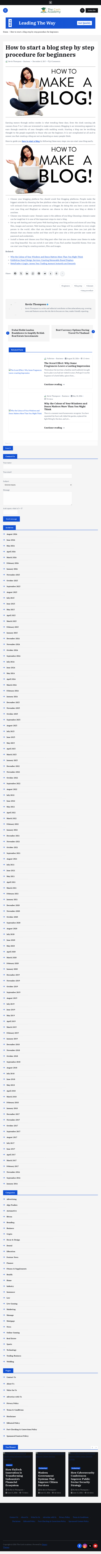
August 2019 (12, 998)
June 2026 (11, 540)
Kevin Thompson (14, 61)
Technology (11, 1350)
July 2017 (10, 1143)
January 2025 (12, 633)
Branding (10, 1222)
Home (5, 32)
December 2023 (13, 702)
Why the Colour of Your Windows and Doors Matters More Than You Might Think (46, 256)
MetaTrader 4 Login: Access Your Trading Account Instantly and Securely (43, 263)
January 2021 (12, 899)
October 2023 (12, 714)
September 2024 (13, 656)
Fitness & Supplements (16, 1269)
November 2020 (13, 911)
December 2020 (13, 905)
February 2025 (13, 627)
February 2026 (13, 563)
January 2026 (12, 569)
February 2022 (13, 824)
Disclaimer (11, 1416)
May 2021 (11, 876)
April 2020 (11, 952)
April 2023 (11, 749)
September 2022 (13, 783)
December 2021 (13, 836)
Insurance (11, 1292)
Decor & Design (13, 1240)
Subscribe (92, 10)
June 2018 (11, 1079)
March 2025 (12, 621)
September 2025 (13, 586)
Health (9, 1274)
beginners (66, 286)
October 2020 (12, 917)
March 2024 (12, 685)
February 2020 (13, 963)
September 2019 (13, 992)
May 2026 (11, 546)
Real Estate (11, 1338)
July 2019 (10, 1004)
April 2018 (11, 1091)
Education (11, 1251)
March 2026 (12, 557)
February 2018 (13, 1102)
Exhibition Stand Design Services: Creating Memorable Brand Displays (41, 260)
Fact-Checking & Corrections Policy (22, 1429)
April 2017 (11, 1155)
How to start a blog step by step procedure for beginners (34, 32)
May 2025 (11, 609)
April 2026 (11, 552)
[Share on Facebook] (15, 273)
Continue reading (53, 384)
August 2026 (12, 534)
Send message (11, 519)
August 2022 (12, 789)
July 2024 (10, 662)
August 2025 (12, 592)
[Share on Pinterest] (38, 273)
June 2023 (11, 737)
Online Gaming (13, 1333)
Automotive (12, 1211)
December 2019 (13, 975)
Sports (9, 1344)
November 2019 (13, 981)
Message (6, 490)
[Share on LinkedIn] (27, 273)
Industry (10, 1286)
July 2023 (10, 731)
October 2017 (12, 1126)
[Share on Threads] (56, 273)
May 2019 (11, 1015)
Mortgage (11, 1321)
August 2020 (12, 928)
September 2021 (13, 853)
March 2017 (12, 1160)
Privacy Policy (12, 1403)
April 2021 (11, 882)
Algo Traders (12, 1205)
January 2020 (12, 969)
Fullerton (50, 358)
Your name (7, 463)
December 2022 (13, 766)
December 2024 (13, 638)
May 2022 (11, 807)
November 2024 (13, 644)
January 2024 (12, 696)
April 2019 (11, 1021)
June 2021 (11, 870)
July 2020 (10, 934)
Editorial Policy (13, 1423)
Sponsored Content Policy (17, 1436)
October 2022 (12, 778)
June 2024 (11, 668)
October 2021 (12, 847)
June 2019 (11, 1010)
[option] (18, 1474)
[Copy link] (62, 273)
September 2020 (13, 923)
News (9, 1327)
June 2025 (11, 604)
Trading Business (14, 1356)
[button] (92, 1447)
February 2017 (13, 1166)
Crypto (9, 1234)
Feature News (12, 1257)
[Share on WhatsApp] (33, 273)
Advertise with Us (14, 1397)
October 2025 (12, 580)
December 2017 (13, 1114)
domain (90, 286)
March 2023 (12, 754)
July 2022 (10, 795)
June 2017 (11, 1149)
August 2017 (12, 1137)
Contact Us (11, 1377)
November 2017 (13, 1120)
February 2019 (13, 1033)
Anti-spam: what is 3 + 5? (12, 508)
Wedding (10, 1362)
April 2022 (11, 812)
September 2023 (13, 720)
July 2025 (10, 598)
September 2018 (13, 1062)
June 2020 (11, 940)
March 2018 (12, 1097)
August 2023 (12, 725)
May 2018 (11, 1085)
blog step (78, 286)
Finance (10, 1263)
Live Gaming (12, 1304)
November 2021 (13, 841)
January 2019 (12, 1039)
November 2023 (13, 708)
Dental (9, 1246)
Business (26, 61)
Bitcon (9, 1217)
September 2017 (13, 1131)
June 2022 (11, 801)
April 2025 (11, 615)
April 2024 (11, 679)
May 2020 (11, 946)
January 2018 (12, 1108)
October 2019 (12, 986)
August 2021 (12, 859)
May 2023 (11, 743)
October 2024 (12, 650)
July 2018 (10, 1073)
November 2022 (13, 772)
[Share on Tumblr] (50, 273)
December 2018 (13, 1044)
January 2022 (12, 830)
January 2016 (12, 1184)
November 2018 (13, 1050)
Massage (10, 1315)
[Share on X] (21, 273)
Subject (6, 481)
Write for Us (12, 1390)
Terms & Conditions (15, 1410)
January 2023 (12, 760)
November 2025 (13, 575)
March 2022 (12, 818)
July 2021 (10, 865)
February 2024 (13, 691)
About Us (10, 1384)
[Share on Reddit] (44, 273)
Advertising (12, 1199)
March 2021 (12, 888)
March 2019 (12, 1027)
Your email (7, 472)
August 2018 (12, 1068)
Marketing (11, 1309)
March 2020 (12, 957)
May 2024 (11, 673)
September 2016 (13, 1178)
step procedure (87, 290)
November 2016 (13, 1172)
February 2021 (13, 894)
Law (8, 1298)
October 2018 (12, 1056)
